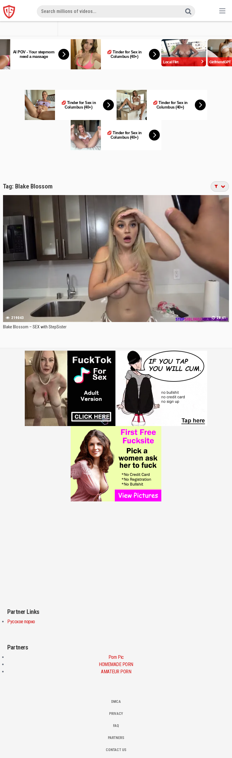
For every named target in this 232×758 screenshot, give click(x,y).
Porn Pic (116, 657)
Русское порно (21, 621)
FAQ (116, 726)
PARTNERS (116, 738)
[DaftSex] (9, 12)
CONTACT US (116, 750)
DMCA (116, 702)
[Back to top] (221, 744)
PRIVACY (116, 714)
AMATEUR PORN (116, 671)
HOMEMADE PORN (116, 664)
